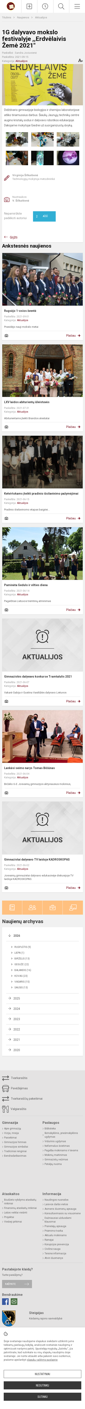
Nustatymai (42, 1374)
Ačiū (42, 216)
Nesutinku (42, 1385)
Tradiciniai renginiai (15, 1151)
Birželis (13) (22, 958)
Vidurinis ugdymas (55, 1141)
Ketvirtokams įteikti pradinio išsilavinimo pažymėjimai (41, 493)
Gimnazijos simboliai (16, 1146)
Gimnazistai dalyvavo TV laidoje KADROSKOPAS (37, 859)
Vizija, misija (11, 1133)
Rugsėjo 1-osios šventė (20, 310)
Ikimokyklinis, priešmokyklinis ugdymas (61, 1135)
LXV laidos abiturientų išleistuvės (27, 402)
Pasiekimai (10, 1137)
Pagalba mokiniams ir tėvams (61, 1150)
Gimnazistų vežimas (56, 1159)
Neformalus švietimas (57, 1145)
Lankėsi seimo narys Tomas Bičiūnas (29, 768)
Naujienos (23, 17)
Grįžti (13, 237)
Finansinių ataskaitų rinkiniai (20, 1208)
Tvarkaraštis (18, 1078)
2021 (16, 1039)
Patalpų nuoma (53, 1164)
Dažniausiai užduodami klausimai (58, 1220)
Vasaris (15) (22, 981)
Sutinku (43, 1396)
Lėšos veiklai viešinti (15, 1212)
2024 (16, 1008)
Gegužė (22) (21, 964)
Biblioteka (50, 1128)
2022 (16, 1029)
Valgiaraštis (18, 1109)
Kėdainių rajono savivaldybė (45, 1318)
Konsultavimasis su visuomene (63, 1213)
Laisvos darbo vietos (56, 1204)
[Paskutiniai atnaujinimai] (45, 6)
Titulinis (7, 17)
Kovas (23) (21, 976)
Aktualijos (41, 17)
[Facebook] (5, 1301)
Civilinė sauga (52, 1249)
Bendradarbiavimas (15, 1155)
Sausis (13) (21, 987)
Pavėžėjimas (19, 1088)
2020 (16, 1050)
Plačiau (71, 335)
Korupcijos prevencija (57, 1244)
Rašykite (10, 1284)
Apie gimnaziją (12, 1128)
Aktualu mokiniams (56, 1235)
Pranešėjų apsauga (55, 1226)
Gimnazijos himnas (15, 1142)
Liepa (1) (19, 952)
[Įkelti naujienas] (29, 6)
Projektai (9, 1217)
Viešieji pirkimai (13, 1221)
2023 (16, 1019)
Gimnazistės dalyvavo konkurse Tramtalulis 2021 (38, 676)
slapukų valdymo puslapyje (42, 1359)
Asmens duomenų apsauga (60, 1208)
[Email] (14, 1301)
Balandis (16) (22, 970)
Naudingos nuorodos (56, 1199)
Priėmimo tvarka (54, 1230)
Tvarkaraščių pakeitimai (26, 1098)
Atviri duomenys (54, 1258)
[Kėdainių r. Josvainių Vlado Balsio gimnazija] (11, 6)
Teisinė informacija (55, 1253)
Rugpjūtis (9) (22, 947)
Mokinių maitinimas (56, 1155)
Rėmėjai (49, 1239)
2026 (16, 935)
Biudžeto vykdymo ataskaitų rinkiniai (20, 1201)
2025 (16, 998)
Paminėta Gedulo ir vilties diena (26, 585)
